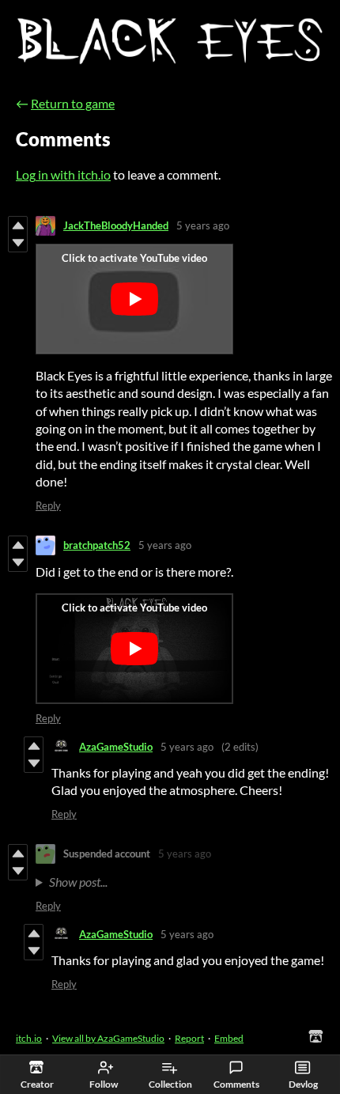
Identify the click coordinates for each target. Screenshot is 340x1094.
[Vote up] (18, 225)
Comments (236, 1084)
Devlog (303, 1084)
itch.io (29, 1038)
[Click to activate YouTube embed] (134, 299)
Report (189, 1038)
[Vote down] (18, 243)
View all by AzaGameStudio (108, 1038)
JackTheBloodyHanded (115, 225)
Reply (48, 505)
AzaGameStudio (116, 746)
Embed (229, 1038)
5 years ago (202, 225)
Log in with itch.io (63, 174)
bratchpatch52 (96, 545)
